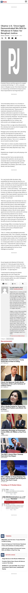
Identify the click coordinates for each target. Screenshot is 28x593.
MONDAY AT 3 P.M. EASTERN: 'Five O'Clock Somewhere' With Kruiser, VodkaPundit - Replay (13, 567)
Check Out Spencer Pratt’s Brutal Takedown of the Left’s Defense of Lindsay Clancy (13, 383)
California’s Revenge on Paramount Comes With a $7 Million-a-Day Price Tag (13, 431)
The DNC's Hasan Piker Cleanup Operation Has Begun (12, 455)
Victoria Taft (4, 481)
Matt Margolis (4, 363)
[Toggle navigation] (26, 1)
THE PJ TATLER (10, 338)
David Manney (4, 457)
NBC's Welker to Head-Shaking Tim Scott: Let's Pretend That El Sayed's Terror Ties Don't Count (13, 478)
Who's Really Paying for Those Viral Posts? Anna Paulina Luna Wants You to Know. (13, 407)
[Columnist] (5, 290)
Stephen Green (4, 435)
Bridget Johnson (5, 35)
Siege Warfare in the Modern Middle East (13, 558)
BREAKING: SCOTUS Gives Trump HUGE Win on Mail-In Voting (12, 360)
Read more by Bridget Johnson (18, 335)
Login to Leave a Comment (14, 502)
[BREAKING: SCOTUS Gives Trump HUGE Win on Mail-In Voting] (14, 351)
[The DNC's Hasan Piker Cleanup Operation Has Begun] (14, 445)
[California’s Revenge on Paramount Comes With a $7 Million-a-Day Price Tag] (14, 421)
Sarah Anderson (5, 411)
